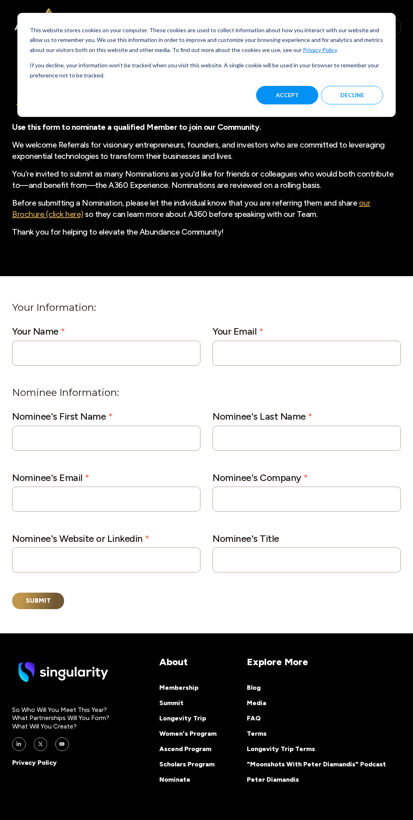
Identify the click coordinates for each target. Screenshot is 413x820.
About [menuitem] (173, 662)
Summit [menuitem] (171, 703)
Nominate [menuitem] (174, 779)
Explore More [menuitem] (277, 662)
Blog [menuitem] (254, 687)
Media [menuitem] (256, 703)
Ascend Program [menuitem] (185, 749)
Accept (287, 95)
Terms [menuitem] (257, 733)
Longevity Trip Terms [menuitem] (281, 749)
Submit (38, 600)
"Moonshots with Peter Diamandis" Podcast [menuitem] (316, 764)
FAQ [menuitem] (254, 718)
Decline (352, 95)
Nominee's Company (260, 477)
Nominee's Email (51, 477)
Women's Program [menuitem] (188, 733)
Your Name (38, 331)
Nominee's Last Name (263, 416)
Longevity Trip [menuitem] (182, 718)
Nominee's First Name (62, 416)
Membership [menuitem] (178, 687)
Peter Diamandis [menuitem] (273, 779)
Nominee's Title (246, 538)
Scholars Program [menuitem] (187, 764)
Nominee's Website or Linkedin (81, 538)
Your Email (238, 331)
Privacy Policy (320, 49)
